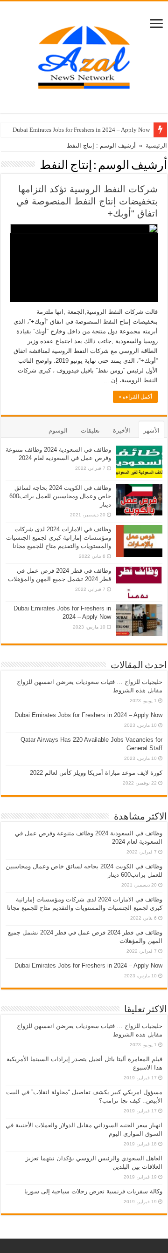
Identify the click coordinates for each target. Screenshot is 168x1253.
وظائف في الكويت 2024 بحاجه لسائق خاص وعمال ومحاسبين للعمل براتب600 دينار (60, 496)
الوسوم (58, 430)
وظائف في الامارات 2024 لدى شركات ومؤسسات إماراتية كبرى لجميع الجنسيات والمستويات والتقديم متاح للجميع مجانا (58, 537)
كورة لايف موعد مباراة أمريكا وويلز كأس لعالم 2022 (96, 772)
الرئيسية (156, 145)
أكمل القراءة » (135, 396)
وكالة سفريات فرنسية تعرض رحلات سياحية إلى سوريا (93, 1191)
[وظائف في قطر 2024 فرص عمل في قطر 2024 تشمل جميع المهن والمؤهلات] (139, 582)
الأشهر (151, 430)
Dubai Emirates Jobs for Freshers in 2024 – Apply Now (81, 129)
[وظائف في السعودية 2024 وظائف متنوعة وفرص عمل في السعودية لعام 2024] (139, 461)
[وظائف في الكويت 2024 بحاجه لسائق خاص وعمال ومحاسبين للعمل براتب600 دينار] (139, 499)
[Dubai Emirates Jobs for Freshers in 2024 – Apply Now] (139, 620)
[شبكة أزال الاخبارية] (84, 55)
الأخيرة (121, 430)
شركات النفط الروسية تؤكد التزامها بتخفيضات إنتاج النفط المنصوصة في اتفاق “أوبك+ (87, 201)
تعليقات (90, 430)
